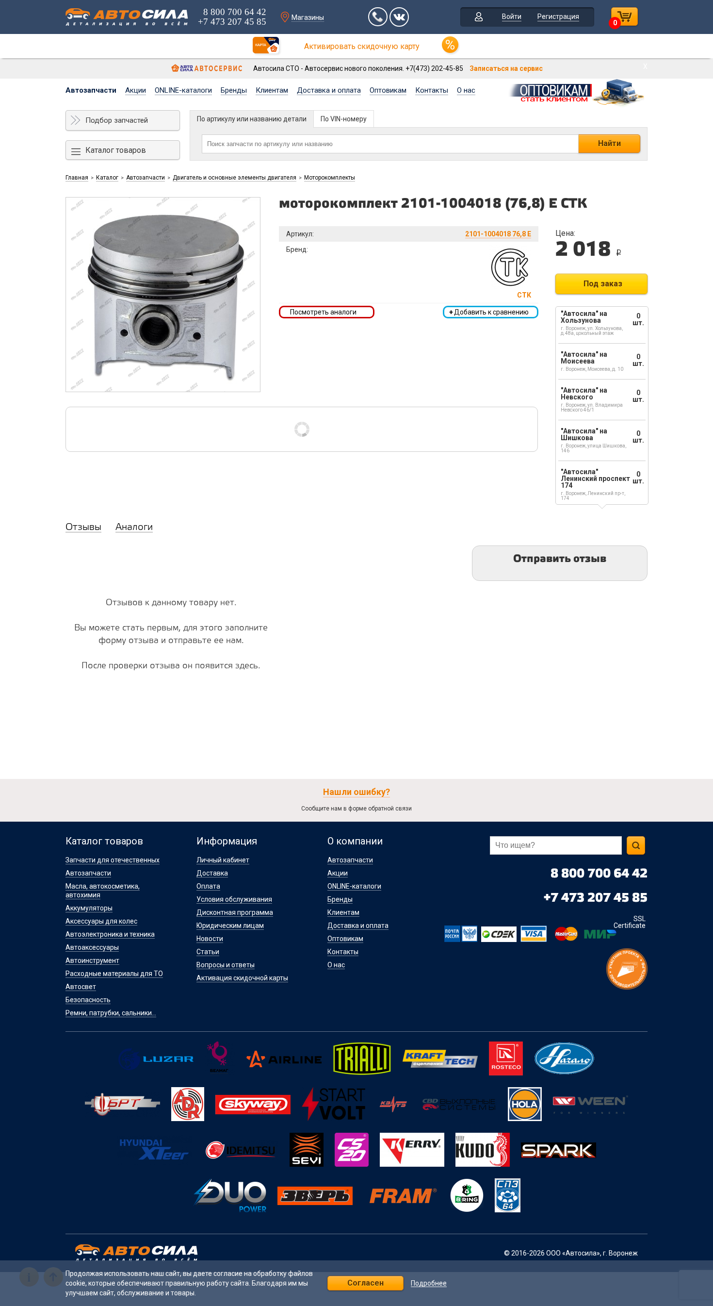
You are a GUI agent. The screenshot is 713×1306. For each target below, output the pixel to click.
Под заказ (602, 283)
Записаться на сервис (506, 68)
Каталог (107, 177)
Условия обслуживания (234, 899)
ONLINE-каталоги (183, 90)
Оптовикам (388, 90)
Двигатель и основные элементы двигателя (234, 177)
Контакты (431, 90)
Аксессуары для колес (101, 921)
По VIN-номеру (344, 119)
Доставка (212, 873)
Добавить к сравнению (489, 312)
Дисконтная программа (234, 912)
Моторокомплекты (329, 177)
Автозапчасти (90, 90)
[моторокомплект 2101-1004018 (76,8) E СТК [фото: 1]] (163, 295)
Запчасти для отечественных (112, 860)
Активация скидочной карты (242, 978)
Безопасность (88, 1000)
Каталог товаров (115, 150)
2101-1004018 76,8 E (498, 234)
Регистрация (558, 16)
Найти (609, 143)
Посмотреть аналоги (323, 312)
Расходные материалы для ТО (114, 973)
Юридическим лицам (230, 925)
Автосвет (80, 987)
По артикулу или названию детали (252, 119)
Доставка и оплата (329, 90)
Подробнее (429, 1283)
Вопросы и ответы (225, 965)
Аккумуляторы (89, 908)
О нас (466, 90)
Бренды (234, 90)
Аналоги (134, 527)
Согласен (365, 1283)
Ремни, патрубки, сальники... (110, 1013)
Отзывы (83, 527)
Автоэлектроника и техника (110, 934)
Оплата (208, 886)
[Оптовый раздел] (577, 91)
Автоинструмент (92, 960)
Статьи (207, 952)
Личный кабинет (222, 860)
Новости (209, 938)
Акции (135, 90)
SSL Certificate (630, 922)
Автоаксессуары (92, 947)
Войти (511, 16)
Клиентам (272, 90)
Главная (76, 177)
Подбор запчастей (116, 120)
